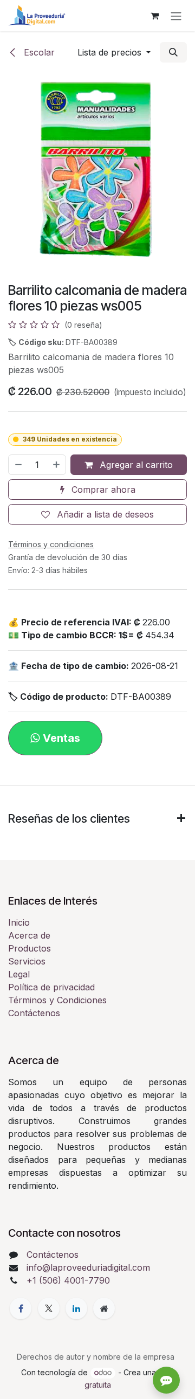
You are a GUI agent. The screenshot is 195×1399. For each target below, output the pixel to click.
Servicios (27, 961)
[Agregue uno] (57, 464)
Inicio (19, 922)
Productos (29, 948)
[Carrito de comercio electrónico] (154, 15)
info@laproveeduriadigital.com (88, 1267)
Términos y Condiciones (57, 1000)
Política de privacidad (51, 987)
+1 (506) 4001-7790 (68, 1280)
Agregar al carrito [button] (135, 464)
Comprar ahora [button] (102, 489)
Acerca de (29, 935)
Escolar (38, 52)
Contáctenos (34, 1013)
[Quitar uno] (18, 464)
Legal (19, 974)
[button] (114, 52)
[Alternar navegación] (176, 15)
